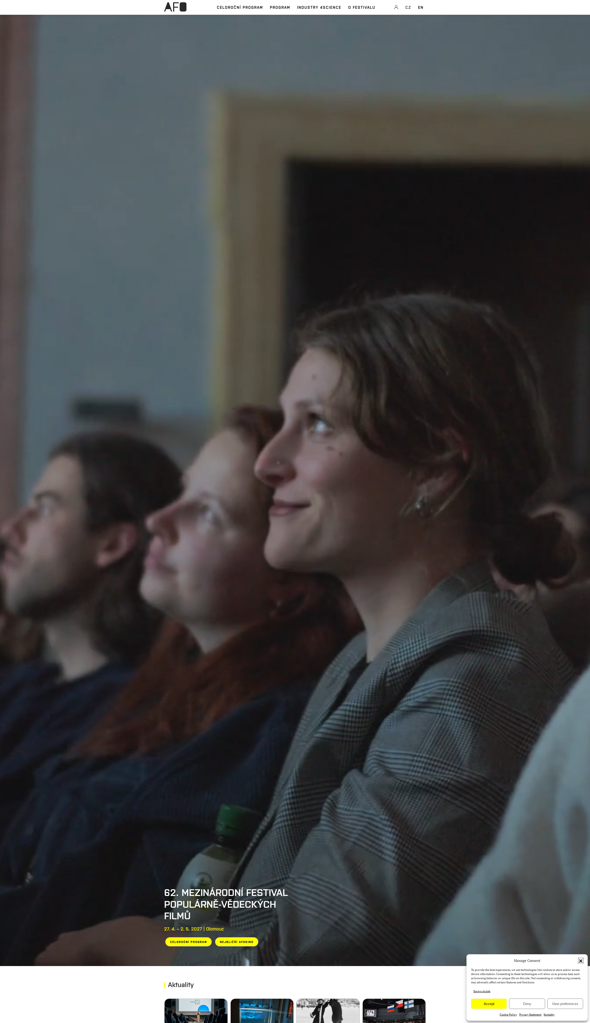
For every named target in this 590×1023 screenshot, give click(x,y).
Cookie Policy (508, 1014)
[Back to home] (175, 9)
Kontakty (549, 1014)
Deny (527, 1004)
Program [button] (280, 7)
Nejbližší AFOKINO (237, 942)
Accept (489, 1004)
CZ (408, 7)
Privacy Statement (530, 1014)
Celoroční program (240, 7)
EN (421, 7)
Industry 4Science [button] (319, 7)
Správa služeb (481, 991)
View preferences (565, 1004)
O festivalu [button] (361, 7)
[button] (580, 960)
